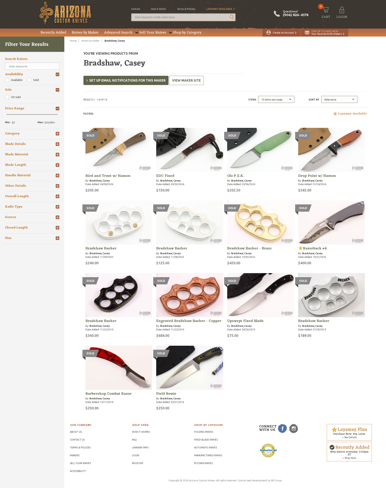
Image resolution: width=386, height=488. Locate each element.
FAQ (134, 439)
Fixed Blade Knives (206, 439)
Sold (36, 80)
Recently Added (53, 32)
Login (135, 455)
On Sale (16, 97)
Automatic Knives (205, 447)
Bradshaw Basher (100, 248)
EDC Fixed (165, 176)
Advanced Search (118, 32)
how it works (158, 9)
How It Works (141, 432)
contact (135, 9)
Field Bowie (166, 394)
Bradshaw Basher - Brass (249, 248)
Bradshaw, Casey (99, 180)
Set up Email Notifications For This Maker (127, 80)
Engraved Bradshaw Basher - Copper (188, 321)
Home (73, 40)
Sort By (314, 99)
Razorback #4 (315, 248)
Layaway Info (140, 447)
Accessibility (78, 471)
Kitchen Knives (203, 463)
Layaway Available (219, 9)
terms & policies (186, 9)
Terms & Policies (80, 447)
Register (137, 463)
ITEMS (252, 99)
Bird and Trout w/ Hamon (107, 176)
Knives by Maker (85, 32)
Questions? (295, 13)
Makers (74, 455)
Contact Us (77, 439)
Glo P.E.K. (235, 176)
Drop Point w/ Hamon (317, 176)
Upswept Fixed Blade (245, 321)
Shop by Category (187, 32)
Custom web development (252, 480)
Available (17, 80)
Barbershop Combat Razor (108, 394)
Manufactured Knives (208, 455)
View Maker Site (186, 80)
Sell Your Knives (152, 32)
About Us (76, 432)
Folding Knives (203, 432)
